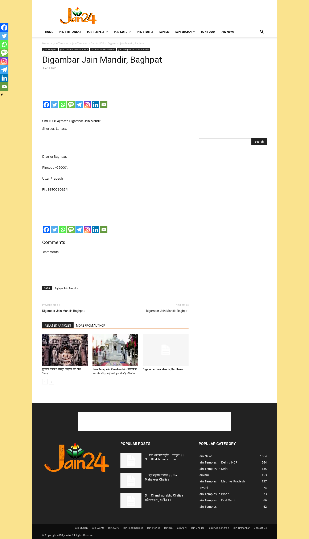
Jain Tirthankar (70, 32)
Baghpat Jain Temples (66, 288)
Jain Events (98, 528)
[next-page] (51, 381)
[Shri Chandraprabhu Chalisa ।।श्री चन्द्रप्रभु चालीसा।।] (130, 500)
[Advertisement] (190, 15)
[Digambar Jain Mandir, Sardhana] (166, 350)
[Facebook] (46, 104)
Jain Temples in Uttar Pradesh (133, 49)
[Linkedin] (95, 104)
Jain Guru (120, 32)
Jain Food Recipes (133, 528)
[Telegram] (79, 104)
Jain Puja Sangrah (219, 528)
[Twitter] (54, 104)
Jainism (164, 32)
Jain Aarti (182, 528)
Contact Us (260, 528)
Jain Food (208, 32)
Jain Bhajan (183, 32)
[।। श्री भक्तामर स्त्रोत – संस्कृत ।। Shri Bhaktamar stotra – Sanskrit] (130, 460)
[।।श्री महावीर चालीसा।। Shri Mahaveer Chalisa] (130, 480)
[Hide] (1, 94)
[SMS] (71, 104)
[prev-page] (45, 381)
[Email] (103, 104)
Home (49, 32)
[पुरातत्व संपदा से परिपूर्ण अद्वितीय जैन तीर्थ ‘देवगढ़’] (65, 350)
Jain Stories (145, 32)
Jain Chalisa (198, 528)
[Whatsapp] (62, 104)
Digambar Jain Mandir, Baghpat (63, 311)
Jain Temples (95, 32)
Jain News (227, 32)
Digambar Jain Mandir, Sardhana (163, 369)
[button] (262, 32)
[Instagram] (87, 104)
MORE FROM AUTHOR (90, 325)
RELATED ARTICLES (58, 325)
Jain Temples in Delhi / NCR (88, 43)
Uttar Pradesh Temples (103, 49)
